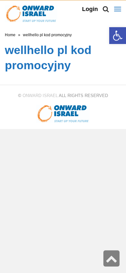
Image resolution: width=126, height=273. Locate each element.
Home (10, 35)
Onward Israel (40, 95)
